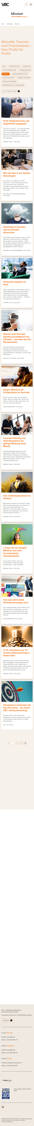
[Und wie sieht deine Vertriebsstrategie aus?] (17, 596)
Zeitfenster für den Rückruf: (11, 911)
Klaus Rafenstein (9, 406)
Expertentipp (14, 66)
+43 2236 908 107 (12, 1040)
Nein (7, 906)
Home (2, 23)
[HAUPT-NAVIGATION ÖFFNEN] (31, 4)
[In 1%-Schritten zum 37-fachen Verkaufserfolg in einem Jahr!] (17, 646)
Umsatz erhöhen (24, 77)
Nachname (6, 876)
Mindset (6, 74)
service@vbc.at (10, 1037)
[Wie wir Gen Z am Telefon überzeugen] (17, 169)
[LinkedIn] (2, 1106)
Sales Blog (9, 23)
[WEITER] (25, 743)
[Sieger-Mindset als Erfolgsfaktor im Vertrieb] (17, 386)
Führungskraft (8, 77)
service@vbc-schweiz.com (14, 1062)
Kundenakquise (25, 70)
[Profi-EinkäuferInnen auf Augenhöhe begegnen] (17, 117)
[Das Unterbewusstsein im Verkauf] (17, 492)
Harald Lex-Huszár (9, 358)
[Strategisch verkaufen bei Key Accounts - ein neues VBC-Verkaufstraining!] (17, 701)
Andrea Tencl (8, 141)
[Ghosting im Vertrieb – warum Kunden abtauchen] (17, 223)
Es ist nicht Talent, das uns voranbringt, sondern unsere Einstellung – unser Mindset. (13, 562)
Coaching (26, 66)
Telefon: (5, 881)
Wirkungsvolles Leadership (13, 85)
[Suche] (26, 4)
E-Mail (5, 891)
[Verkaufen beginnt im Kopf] (17, 278)
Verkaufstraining (9, 81)
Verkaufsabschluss (19, 74)
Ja (6, 903)
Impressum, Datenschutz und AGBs (15, 1120)
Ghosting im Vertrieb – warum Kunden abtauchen (15, 229)
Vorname (5, 869)
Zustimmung (10, 954)
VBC (4, 724)
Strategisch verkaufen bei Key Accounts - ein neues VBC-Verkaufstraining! (17, 708)
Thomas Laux (7, 302)
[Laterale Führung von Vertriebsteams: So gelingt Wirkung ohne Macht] (17, 434)
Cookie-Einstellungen (7, 1121)
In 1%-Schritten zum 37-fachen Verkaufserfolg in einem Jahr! (16, 653)
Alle (4, 66)
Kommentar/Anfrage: (10, 921)
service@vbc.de (10, 1050)
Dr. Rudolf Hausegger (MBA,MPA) (14, 194)
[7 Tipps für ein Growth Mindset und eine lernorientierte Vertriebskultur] (17, 544)
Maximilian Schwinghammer (13, 250)
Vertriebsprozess (9, 70)
